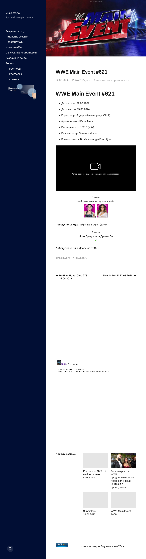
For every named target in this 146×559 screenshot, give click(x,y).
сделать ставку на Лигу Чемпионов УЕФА (103, 546)
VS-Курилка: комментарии (21, 52)
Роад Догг (105, 139)
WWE (78, 80)
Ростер (10, 63)
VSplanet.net (13, 13)
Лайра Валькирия (87, 201)
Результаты (81, 257)
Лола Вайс (108, 201)
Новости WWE (14, 41)
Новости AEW (14, 47)
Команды (14, 79)
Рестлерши (16, 74)
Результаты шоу (15, 31)
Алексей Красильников (115, 80)
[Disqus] (96, 318)
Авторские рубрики (17, 36)
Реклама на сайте (16, 58)
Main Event (63, 257)
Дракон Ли (107, 236)
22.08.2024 (62, 80)
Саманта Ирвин (88, 133)
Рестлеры (15, 68)
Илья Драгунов (88, 236)
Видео (86, 80)
